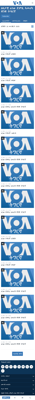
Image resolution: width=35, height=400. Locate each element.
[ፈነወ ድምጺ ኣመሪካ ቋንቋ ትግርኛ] (17, 93)
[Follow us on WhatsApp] (2, 371)
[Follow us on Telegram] (31, 366)
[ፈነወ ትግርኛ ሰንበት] (17, 40)
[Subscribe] (23, 366)
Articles (16, 21)
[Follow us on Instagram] (11, 366)
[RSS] (27, 366)
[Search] (30, 397)
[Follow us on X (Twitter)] (15, 366)
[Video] (22, 397)
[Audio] (15, 397)
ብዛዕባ (25, 21)
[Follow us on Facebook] (2, 366)
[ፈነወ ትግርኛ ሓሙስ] (17, 119)
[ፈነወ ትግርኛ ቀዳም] (17, 67)
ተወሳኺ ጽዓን (17, 354)
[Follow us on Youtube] (7, 366)
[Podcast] (19, 366)
